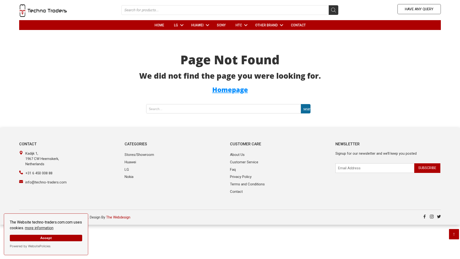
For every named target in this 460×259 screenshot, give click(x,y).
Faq (233, 169)
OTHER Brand (270, 25)
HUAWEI (201, 25)
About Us (237, 155)
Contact (298, 25)
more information (39, 228)
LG (180, 25)
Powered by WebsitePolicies (30, 246)
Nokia (129, 177)
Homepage (230, 89)
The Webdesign (118, 217)
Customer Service (244, 162)
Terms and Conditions (247, 184)
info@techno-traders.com (46, 182)
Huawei (130, 162)
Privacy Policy (241, 177)
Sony (221, 25)
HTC (243, 25)
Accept (46, 238)
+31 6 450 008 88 (38, 173)
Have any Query (419, 9)
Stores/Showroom (139, 155)
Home (159, 25)
